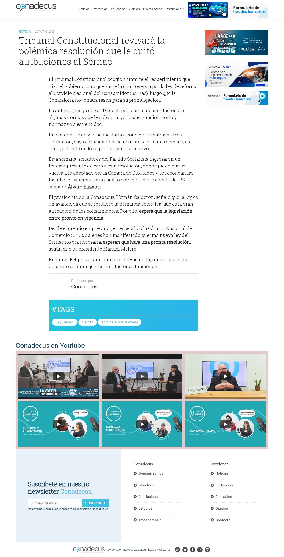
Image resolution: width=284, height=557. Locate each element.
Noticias (83, 9)
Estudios (145, 508)
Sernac (87, 322)
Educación (118, 9)
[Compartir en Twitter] (34, 94)
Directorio (146, 485)
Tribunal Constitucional (119, 322)
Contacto (222, 520)
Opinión (134, 9)
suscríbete (95, 503)
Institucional (174, 9)
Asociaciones (149, 497)
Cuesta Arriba (152, 9)
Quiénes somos (150, 473)
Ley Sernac (65, 322)
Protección (100, 9)
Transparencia (150, 520)
